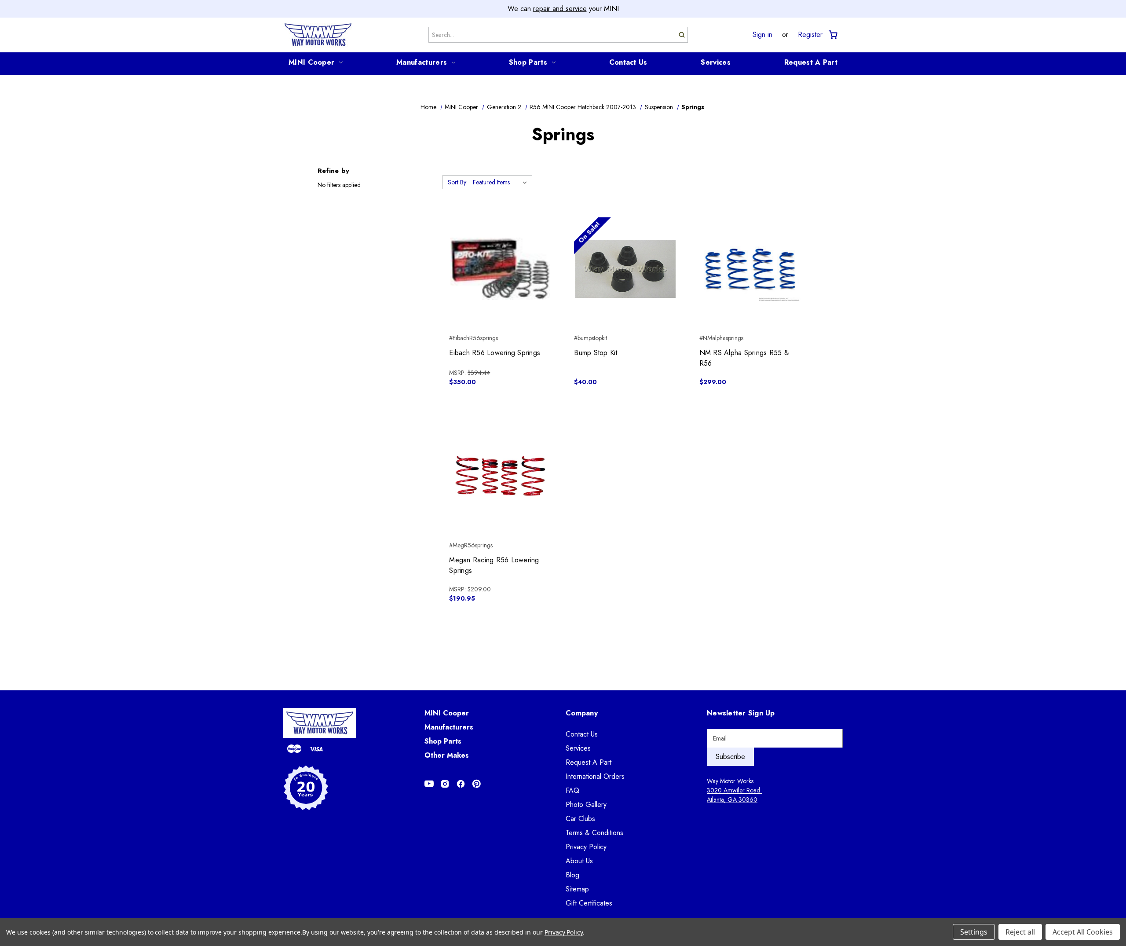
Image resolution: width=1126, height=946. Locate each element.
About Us (579, 861)
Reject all (1020, 932)
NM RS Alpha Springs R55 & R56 (744, 358)
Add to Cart (500, 284)
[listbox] (502, 182)
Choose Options (750, 284)
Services (715, 62)
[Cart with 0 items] (832, 35)
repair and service (560, 9)
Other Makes (446, 755)
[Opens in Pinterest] (476, 783)
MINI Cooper (311, 62)
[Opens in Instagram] (445, 783)
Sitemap (577, 889)
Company (582, 713)
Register (810, 34)
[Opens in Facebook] (460, 783)
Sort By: (458, 182)
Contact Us (628, 62)
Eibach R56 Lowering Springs (494, 353)
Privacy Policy (586, 847)
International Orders (595, 776)
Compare (497, 268)
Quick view (500, 253)
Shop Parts (528, 62)
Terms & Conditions (594, 833)
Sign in (762, 34)
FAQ (572, 790)
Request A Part (810, 62)
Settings (973, 932)
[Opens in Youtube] (429, 783)
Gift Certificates (589, 903)
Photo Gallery (586, 804)
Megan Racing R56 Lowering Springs (494, 565)
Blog (572, 875)
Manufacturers (421, 62)
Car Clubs (580, 819)
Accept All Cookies (1083, 932)
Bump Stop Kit (595, 353)
